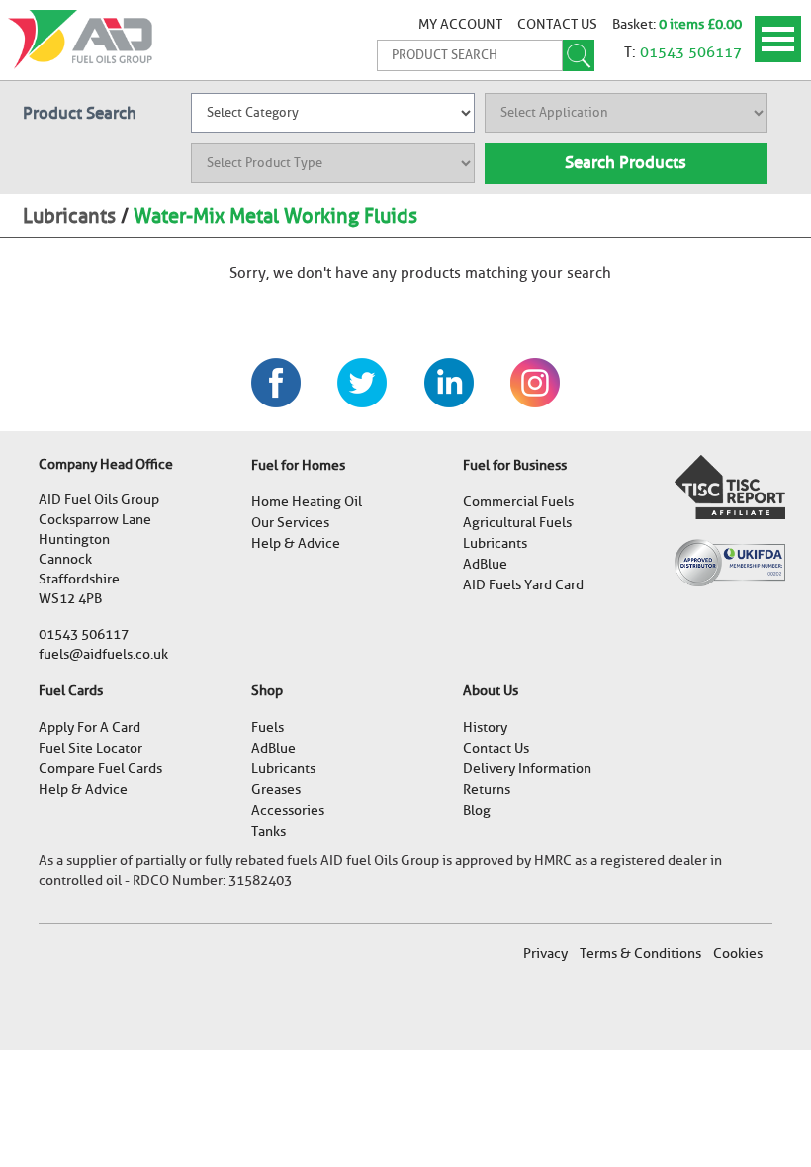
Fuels (267, 727)
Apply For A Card (89, 727)
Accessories (287, 810)
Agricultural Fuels (517, 522)
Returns (486, 789)
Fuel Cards (71, 690)
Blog (477, 810)
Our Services (290, 522)
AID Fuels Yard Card (523, 585)
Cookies (738, 953)
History (485, 727)
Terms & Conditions (640, 953)
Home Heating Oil (306, 502)
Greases (276, 789)
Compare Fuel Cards (100, 769)
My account (460, 24)
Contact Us (557, 24)
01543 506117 (691, 52)
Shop (267, 690)
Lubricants (69, 215)
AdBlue (485, 564)
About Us (490, 690)
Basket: (635, 24)
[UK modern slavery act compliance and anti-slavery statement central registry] (730, 486)
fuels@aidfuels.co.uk (103, 654)
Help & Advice (295, 543)
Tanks (268, 831)
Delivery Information (527, 769)
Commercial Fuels (518, 502)
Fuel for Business (515, 465)
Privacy (545, 953)
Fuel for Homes (298, 465)
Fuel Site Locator (90, 748)
